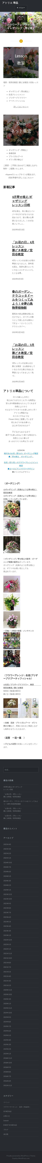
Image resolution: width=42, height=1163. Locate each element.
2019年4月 (7, 1040)
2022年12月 (7, 940)
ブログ (5, 1130)
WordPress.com (23, 1158)
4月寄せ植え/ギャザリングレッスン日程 (22, 201)
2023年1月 (7, 935)
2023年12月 (7, 894)
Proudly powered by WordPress (17, 1156)
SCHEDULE (7, 1111)
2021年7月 (7, 967)
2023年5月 (7, 922)
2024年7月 (7, 867)
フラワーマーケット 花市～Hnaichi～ (17, 1107)
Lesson (6, 1120)
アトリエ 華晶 (10, 2)
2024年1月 (7, 890)
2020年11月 (7, 990)
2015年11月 (7, 1085)
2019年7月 (7, 1026)
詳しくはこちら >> (21, 107)
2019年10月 (7, 1013)
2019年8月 (7, 1022)
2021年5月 (7, 972)
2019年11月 (7, 1008)
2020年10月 (7, 994)
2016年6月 (7, 1081)
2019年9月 (7, 1017)
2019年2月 (7, 1049)
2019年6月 (7, 1031)
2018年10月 (7, 1063)
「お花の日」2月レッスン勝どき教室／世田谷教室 (12, 817)
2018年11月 (7, 1058)
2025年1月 (7, 858)
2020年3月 (7, 999)
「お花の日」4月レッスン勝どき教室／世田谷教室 (23, 248)
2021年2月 (7, 985)
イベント (6, 1102)
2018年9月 (7, 1067)
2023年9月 (7, 903)
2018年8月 (7, 1072)
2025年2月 (7, 853)
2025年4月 (7, 844)
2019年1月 (7, 1054)
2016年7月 (7, 1076)
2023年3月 (7, 931)
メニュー (22, 7)
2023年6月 (7, 917)
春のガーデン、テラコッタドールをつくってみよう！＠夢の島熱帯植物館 (22, 299)
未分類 (5, 1134)
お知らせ (6, 1116)
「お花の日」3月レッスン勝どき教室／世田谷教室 (23, 351)
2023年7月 (7, 912)
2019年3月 (7, 1044)
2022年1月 (7, 949)
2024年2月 (7, 885)
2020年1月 (7, 1003)
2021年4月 (7, 976)
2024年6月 (7, 872)
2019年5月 (7, 1035)
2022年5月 (7, 944)
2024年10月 (7, 862)
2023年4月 (7, 926)
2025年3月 (7, 849)
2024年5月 (7, 876)
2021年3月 (7, 981)
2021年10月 (7, 958)
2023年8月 (7, 908)
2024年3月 (7, 881)
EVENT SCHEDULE (10, 1125)
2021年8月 (7, 963)
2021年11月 (7, 953)
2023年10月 (7, 899)
